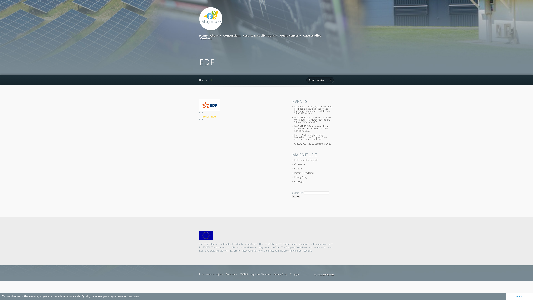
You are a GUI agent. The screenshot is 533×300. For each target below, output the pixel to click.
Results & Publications (259, 35)
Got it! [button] (519, 296)
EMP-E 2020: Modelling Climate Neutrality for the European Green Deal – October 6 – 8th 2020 (311, 137)
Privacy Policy (300, 177)
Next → (215, 116)
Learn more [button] (133, 296)
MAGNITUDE (328, 274)
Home (203, 35)
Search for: (297, 192)
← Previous (205, 116)
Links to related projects (306, 160)
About (214, 35)
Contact (206, 38)
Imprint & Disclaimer (304, 172)
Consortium (231, 35)
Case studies (312, 35)
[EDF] (209, 109)
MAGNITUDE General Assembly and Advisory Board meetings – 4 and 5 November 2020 (312, 128)
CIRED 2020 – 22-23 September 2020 (312, 143)
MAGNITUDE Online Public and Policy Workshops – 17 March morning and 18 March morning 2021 (312, 119)
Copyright (299, 181)
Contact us (299, 164)
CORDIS (298, 168)
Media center (289, 35)
